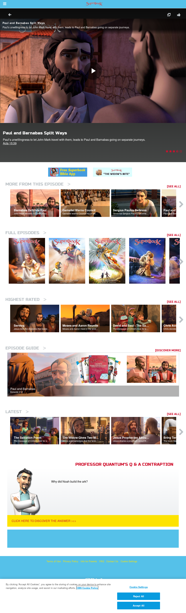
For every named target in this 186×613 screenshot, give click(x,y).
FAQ (101, 561)
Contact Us (112, 561)
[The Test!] (149, 261)
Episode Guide (25, 348)
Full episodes (25, 232)
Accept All (138, 605)
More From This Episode (37, 184)
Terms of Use (53, 561)
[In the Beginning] (109, 261)
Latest (17, 411)
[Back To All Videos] (8, 15)
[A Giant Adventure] (69, 261)
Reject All (138, 596)
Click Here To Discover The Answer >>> (44, 521)
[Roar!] (29, 261)
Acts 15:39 (10, 143)
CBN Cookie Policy (87, 588)
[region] (93, 596)
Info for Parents (89, 561)
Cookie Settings (129, 561)
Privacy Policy (70, 561)
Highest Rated (25, 299)
